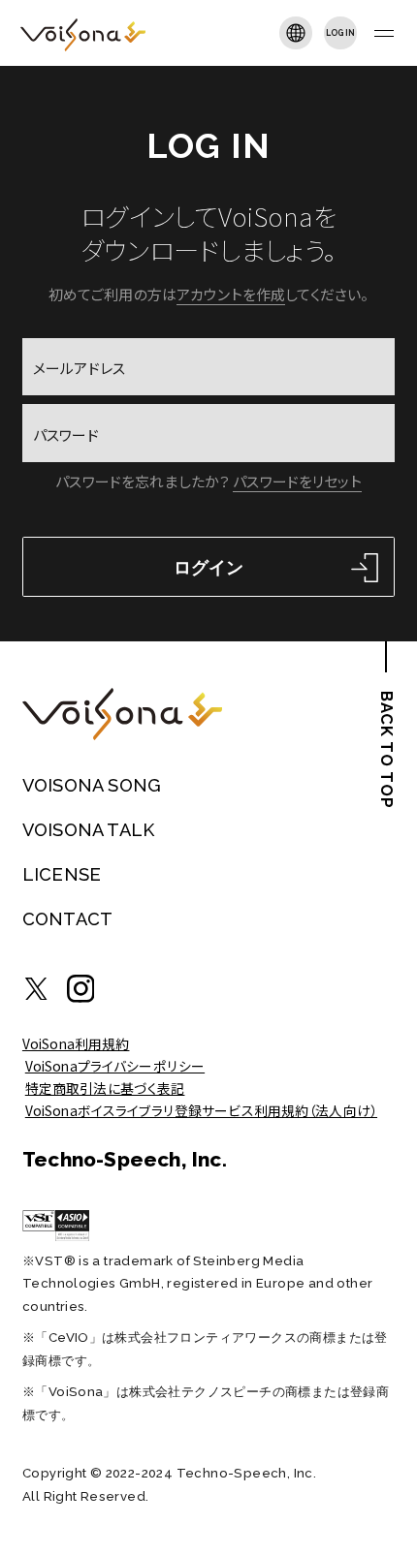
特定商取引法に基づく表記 (105, 1088)
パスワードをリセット (297, 481)
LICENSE (61, 874)
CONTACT (67, 919)
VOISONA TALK (88, 830)
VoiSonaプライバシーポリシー (115, 1065)
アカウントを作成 (230, 294)
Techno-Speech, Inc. (124, 1159)
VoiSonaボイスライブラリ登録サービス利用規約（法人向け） (201, 1110)
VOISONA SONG (91, 785)
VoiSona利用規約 (76, 1043)
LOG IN (341, 33)
